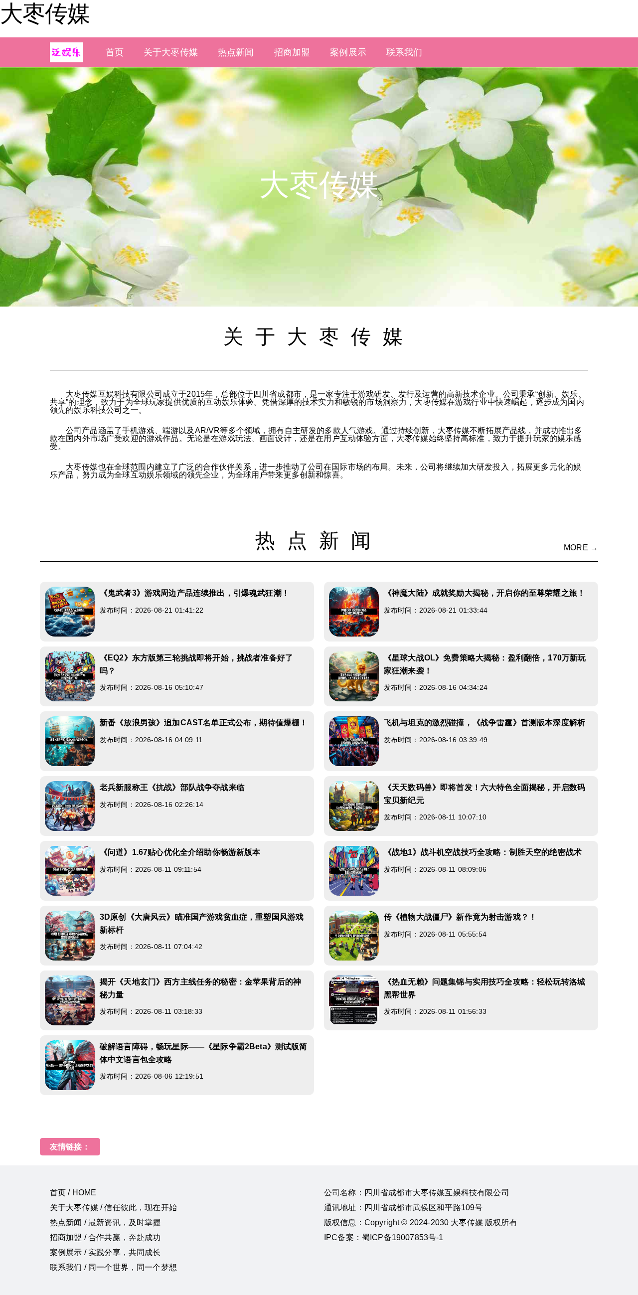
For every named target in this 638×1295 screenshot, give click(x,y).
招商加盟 (292, 52)
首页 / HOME (73, 1192)
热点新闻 (236, 52)
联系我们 (404, 52)
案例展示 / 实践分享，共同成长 (105, 1252)
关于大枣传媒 (171, 52)
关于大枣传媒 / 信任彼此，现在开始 (113, 1207)
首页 (115, 52)
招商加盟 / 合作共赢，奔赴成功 (105, 1237)
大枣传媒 (45, 13)
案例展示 (348, 52)
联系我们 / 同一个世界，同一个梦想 (113, 1267)
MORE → (581, 547)
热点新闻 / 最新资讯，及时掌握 (105, 1222)
